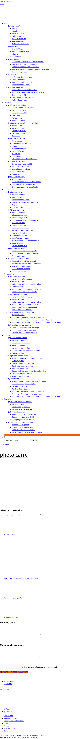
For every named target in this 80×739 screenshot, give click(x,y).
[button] (5, 438)
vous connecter (15, 515)
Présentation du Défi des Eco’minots (26, 414)
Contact (7, 435)
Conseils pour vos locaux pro (21, 325)
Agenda (15, 31)
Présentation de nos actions (21, 402)
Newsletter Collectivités (21, 348)
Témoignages (17, 141)
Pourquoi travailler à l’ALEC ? (22, 51)
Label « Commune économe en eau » (26, 351)
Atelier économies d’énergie (22, 82)
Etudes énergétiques (20, 218)
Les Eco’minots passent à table (21, 422)
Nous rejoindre (15, 46)
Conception (16, 156)
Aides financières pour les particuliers (26, 289)
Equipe (14, 28)
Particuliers (8, 103)
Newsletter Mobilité (19, 113)
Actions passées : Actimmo (22, 310)
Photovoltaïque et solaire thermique (25, 241)
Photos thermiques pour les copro (25, 202)
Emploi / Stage (17, 49)
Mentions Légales (11, 718)
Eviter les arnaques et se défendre (25, 187)
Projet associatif (18, 36)
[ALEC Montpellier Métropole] (6, 19)
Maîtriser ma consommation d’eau (24, 333)
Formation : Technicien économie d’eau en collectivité (32, 320)
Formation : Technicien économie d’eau (26, 394)
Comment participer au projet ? (23, 427)
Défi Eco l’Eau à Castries (21, 389)
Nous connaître (16, 26)
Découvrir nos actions (18, 105)
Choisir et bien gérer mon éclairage (25, 328)
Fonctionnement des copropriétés (25, 220)
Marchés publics (10, 728)
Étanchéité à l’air (18, 151)
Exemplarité (16, 57)
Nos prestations (15, 74)
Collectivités (8, 335)
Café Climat (16, 115)
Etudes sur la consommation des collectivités (29, 371)
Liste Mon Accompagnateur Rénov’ (25, 184)
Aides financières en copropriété (24, 251)
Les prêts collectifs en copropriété (25, 253)
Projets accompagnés (20, 205)
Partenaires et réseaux (20, 44)
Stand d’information (19, 80)
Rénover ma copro (17, 210)
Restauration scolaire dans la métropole (27, 432)
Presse (6, 726)
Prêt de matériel (18, 174)
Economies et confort (17, 161)
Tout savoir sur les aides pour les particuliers (21, 578)
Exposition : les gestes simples (24, 384)
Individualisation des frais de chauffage (27, 264)
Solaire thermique (18, 128)
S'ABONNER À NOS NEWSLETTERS (15, 672)
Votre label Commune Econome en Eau (26, 64)
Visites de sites (18, 118)
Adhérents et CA (18, 41)
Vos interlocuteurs (19, 195)
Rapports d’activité (19, 39)
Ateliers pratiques (18, 120)
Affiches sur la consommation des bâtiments (29, 381)
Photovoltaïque (17, 126)
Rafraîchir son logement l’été (22, 164)
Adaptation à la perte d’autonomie (24, 159)
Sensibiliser (14, 379)
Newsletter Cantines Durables (23, 430)
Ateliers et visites (18, 197)
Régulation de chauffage (21, 169)
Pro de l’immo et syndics (18, 294)
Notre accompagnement (21, 343)
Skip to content (6, 1)
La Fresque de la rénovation (22, 77)
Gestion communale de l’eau (22, 366)
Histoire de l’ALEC (18, 34)
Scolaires (7, 399)
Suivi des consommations (21, 266)
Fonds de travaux (18, 256)
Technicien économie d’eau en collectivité (28, 62)
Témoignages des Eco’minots (23, 420)
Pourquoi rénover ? (19, 212)
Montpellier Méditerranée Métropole (16, 638)
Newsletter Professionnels (22, 279)
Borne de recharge (19, 243)
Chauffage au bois (19, 131)
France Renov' (6, 660)
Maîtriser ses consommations (20, 259)
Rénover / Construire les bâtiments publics (28, 358)
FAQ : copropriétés (19, 225)
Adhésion (15, 54)
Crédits (6, 723)
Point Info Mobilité (19, 110)
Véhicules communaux (20, 368)
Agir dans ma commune (18, 356)
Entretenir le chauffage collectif (24, 261)
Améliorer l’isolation (19, 233)
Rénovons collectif (19, 95)
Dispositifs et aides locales (22, 374)
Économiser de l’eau (19, 271)
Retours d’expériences (20, 376)
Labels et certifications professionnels (26, 182)
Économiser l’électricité (20, 167)
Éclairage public (18, 361)
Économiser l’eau (18, 172)
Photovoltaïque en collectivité (23, 363)
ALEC (6, 23)
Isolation (15, 146)
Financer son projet (17, 177)
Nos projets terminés (17, 87)
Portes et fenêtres (19, 149)
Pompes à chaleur (18, 133)
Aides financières (18, 179)
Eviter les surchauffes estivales (24, 330)
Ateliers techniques (19, 345)
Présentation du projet (20, 425)
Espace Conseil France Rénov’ (23, 108)
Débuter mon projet (19, 215)
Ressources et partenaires (22, 409)
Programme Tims (18, 315)
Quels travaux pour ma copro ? (21, 230)
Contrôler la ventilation (20, 238)
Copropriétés (9, 189)
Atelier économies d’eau (21, 85)
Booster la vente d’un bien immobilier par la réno (30, 69)
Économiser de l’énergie (21, 269)
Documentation (17, 287)
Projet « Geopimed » (19, 100)
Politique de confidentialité (14, 721)
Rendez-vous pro (18, 282)
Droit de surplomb (18, 223)
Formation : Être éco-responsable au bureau (28, 317)
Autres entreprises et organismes (22, 312)
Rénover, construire (17, 138)
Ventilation (16, 154)
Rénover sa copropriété (13, 598)
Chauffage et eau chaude (21, 143)
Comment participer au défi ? (23, 417)
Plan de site (8, 716)
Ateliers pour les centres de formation (26, 284)
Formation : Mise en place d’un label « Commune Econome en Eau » (37, 322)
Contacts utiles (17, 207)
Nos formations (16, 59)
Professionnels (9, 274)
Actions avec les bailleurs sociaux (24, 90)
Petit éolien (16, 136)
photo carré (14, 454)
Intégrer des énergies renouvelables (23, 123)
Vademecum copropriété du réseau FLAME (28, 92)
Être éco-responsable (20, 72)
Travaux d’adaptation (19, 246)
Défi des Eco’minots (19, 386)
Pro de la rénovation (17, 276)
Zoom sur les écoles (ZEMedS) (23, 97)
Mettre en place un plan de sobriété (25, 67)
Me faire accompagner (20, 228)
